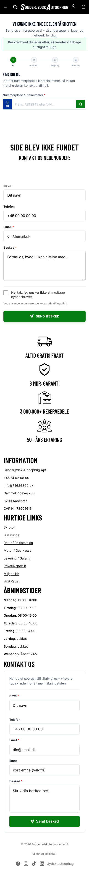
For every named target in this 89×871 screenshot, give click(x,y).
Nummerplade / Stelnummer (24, 95)
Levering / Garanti (17, 558)
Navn (7, 186)
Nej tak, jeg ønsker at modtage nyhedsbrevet (38, 294)
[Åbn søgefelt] (15, 7)
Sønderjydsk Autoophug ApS (49, 844)
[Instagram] (26, 863)
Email (8, 227)
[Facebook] (18, 863)
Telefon (9, 206)
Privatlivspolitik (15, 566)
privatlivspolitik (57, 303)
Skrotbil (9, 527)
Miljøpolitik (11, 573)
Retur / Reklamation (18, 543)
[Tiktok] (34, 863)
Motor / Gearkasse (17, 550)
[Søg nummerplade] (80, 104)
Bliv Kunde (11, 535)
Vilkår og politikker (44, 853)
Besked (10, 247)
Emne (13, 760)
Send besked (48, 316)
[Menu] (5, 7)
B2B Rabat (12, 581)
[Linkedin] (42, 863)
